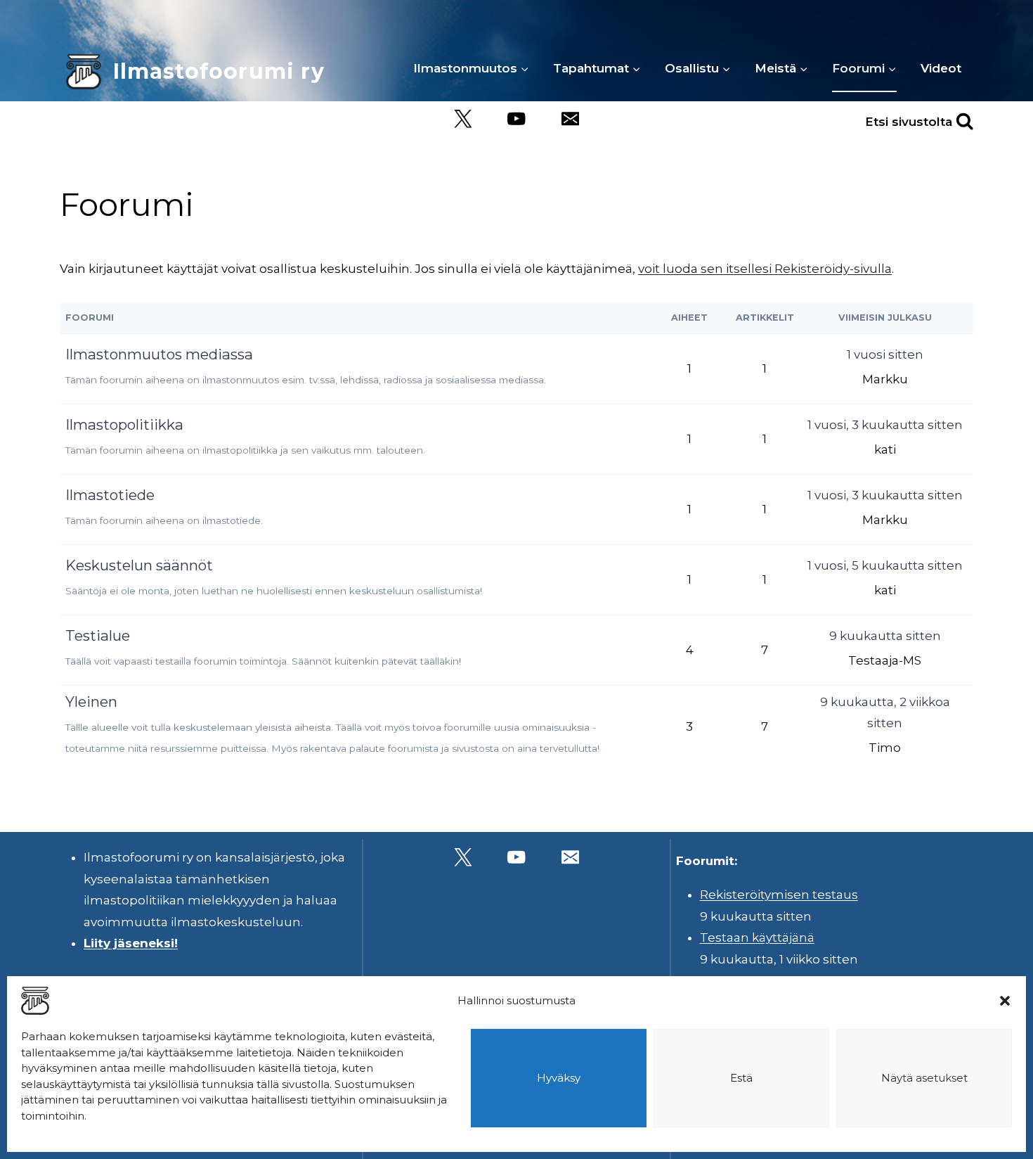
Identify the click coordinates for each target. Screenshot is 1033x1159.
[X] (463, 119)
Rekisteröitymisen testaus (779, 895)
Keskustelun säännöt (139, 565)
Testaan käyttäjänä (757, 937)
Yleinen (91, 701)
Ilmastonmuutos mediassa (159, 354)
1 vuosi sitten (885, 354)
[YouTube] (517, 119)
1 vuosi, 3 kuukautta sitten (885, 425)
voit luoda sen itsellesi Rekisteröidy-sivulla (765, 269)
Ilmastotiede (110, 495)
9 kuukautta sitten (885, 636)
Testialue (97, 635)
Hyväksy (558, 1077)
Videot (941, 68)
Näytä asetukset (924, 1077)
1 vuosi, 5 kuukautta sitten (885, 565)
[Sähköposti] (570, 119)
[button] (1005, 1001)
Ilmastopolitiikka (124, 424)
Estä (741, 1077)
